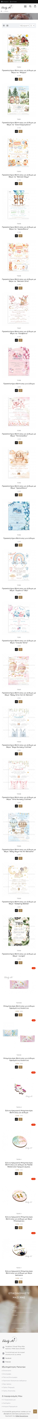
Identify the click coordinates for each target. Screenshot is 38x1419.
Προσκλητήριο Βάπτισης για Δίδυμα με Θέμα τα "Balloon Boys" (19, 176)
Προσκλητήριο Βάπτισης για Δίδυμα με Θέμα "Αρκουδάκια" (19, 487)
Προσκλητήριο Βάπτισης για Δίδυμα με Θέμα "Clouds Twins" (19, 642)
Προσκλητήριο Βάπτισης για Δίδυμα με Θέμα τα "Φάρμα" (19, 71)
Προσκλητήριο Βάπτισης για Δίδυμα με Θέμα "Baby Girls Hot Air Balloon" (19, 694)
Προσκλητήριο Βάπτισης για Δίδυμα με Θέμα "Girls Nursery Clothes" (19, 798)
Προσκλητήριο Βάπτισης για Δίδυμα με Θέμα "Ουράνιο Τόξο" (19, 589)
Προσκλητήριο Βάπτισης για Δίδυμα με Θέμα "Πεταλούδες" (19, 435)
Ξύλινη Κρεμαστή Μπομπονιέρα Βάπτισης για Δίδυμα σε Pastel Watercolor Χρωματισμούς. (19, 1165)
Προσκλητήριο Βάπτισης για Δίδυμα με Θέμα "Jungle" (19, 955)
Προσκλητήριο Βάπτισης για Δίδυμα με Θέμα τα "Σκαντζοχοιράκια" (19, 124)
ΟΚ (35, 1411)
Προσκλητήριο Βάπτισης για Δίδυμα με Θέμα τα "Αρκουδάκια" (19, 228)
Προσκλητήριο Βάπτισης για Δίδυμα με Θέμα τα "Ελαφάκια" (19, 332)
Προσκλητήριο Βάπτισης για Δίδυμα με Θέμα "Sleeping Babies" (19, 903)
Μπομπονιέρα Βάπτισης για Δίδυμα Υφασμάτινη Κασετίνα (19, 1007)
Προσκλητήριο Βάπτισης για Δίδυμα (19, 384)
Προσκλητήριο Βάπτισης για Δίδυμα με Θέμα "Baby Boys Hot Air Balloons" (19, 850)
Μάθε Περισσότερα (21, 1416)
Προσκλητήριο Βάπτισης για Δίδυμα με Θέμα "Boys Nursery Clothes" (19, 746)
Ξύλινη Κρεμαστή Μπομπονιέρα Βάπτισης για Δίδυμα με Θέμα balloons (19, 1273)
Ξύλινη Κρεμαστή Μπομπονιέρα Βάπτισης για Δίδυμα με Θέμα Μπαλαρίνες (19, 1219)
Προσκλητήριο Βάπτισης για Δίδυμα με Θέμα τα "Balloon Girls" (19, 280)
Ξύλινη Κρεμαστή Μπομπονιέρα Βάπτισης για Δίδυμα (19, 1112)
